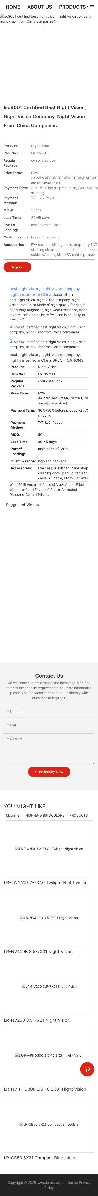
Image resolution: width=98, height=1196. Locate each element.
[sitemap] (65, 1183)
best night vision (24, 288)
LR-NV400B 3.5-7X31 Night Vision (38, 951)
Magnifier (13, 815)
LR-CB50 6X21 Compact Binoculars (39, 1157)
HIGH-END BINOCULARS (44, 815)
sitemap (72, 1183)
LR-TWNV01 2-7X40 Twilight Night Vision (46, 882)
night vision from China (30, 294)
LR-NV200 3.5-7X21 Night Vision (37, 1020)
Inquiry (17, 267)
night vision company (60, 288)
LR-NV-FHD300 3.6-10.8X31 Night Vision (45, 1089)
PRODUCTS (78, 815)
